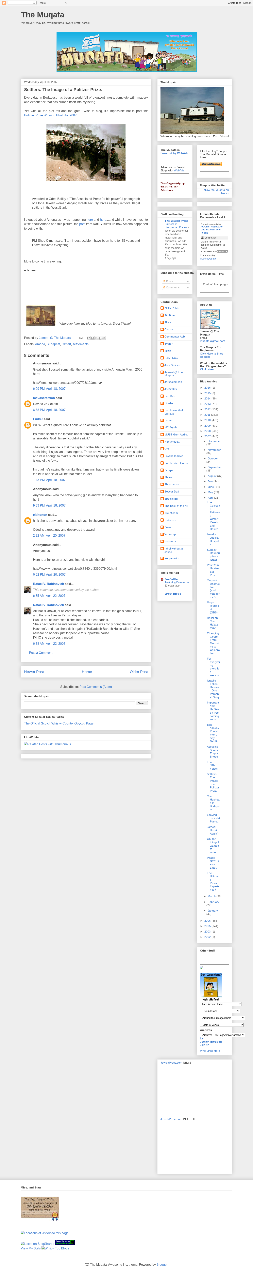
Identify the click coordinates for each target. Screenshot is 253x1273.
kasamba (170, 541)
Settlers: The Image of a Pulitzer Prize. (213, 782)
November (214, 449)
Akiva (167, 322)
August (212, 475)
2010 (207, 420)
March (212, 896)
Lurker (38, 419)
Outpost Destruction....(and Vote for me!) (213, 589)
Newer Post (34, 672)
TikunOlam (171, 512)
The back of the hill (176, 505)
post (82, 224)
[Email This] (89, 338)
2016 (207, 387)
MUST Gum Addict (176, 434)
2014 (207, 398)
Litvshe (168, 403)
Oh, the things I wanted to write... (213, 845)
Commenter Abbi (174, 336)
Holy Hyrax (171, 357)
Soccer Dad (171, 491)
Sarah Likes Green (176, 463)
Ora (166, 448)
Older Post (139, 672)
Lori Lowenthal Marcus (173, 412)
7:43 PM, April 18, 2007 (49, 480)
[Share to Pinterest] (104, 338)
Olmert (66, 344)
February (213, 901)
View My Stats (31, 1248)
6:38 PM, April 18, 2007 (49, 410)
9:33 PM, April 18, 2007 (49, 505)
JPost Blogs (173, 593)
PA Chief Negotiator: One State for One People (212, 229)
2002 (207, 936)
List (202, 1038)
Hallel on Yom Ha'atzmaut (212, 622)
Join (203, 1044)
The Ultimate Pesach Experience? (213, 881)
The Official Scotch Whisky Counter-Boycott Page (58, 723)
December (214, 441)
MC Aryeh (170, 427)
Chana (168, 329)
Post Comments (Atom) (95, 686)
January (213, 910)
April (211, 497)
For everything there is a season (213, 667)
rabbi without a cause (173, 550)
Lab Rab (169, 396)
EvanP (168, 343)
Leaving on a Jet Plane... (213, 818)
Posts (169, 281)
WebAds (179, 170)
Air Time (169, 315)
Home (87, 672)
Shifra (168, 477)
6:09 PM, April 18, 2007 (49, 388)
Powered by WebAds (174, 153)
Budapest (53, 344)
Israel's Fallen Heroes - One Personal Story (213, 689)
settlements (81, 344)
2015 (207, 393)
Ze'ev (167, 527)
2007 (207, 436)
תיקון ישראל (171, 534)
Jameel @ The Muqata (173, 374)
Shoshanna (171, 484)
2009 (207, 425)
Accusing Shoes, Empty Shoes (213, 751)
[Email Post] (81, 337)
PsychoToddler (173, 455)
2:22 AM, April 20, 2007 (49, 535)
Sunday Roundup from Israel (213, 554)
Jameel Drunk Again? (213, 830)
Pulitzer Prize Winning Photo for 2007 (50, 115)
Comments (172, 287)
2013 (207, 403)
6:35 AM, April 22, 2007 (49, 595)
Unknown (170, 520)
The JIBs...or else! (213, 765)
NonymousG (172, 441)
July (210, 481)
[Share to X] (96, 338)
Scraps (168, 470)
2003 (207, 931)
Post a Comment (40, 652)
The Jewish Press (176, 220)
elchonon (40, 514)
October (213, 458)
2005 (207, 926)
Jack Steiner (172, 365)
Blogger (162, 1264)
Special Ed (171, 498)
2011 (207, 414)
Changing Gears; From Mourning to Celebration (213, 643)
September (215, 467)
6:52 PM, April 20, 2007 (49, 574)
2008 (207, 431)
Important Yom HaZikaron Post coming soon (213, 711)
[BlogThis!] (92, 338)
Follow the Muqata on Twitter (215, 191)
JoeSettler (170, 389)
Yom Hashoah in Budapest (213, 803)
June (211, 486)
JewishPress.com (171, 1062)
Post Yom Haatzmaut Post (213, 569)
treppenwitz (171, 558)
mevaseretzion (44, 398)
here (90, 219)
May (211, 492)
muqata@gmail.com (212, 340)
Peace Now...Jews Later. (213, 862)
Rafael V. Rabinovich (48, 584)
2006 (207, 920)
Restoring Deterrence (177, 582)
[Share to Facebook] (100, 338)
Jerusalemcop (173, 381)
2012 (207, 409)
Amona (40, 344)
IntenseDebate (208, 258)
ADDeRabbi (171, 308)
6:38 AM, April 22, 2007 (49, 643)
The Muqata (42, 14)
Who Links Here (210, 1050)
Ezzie (167, 350)
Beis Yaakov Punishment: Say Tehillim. (213, 733)
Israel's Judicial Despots (213, 539)
